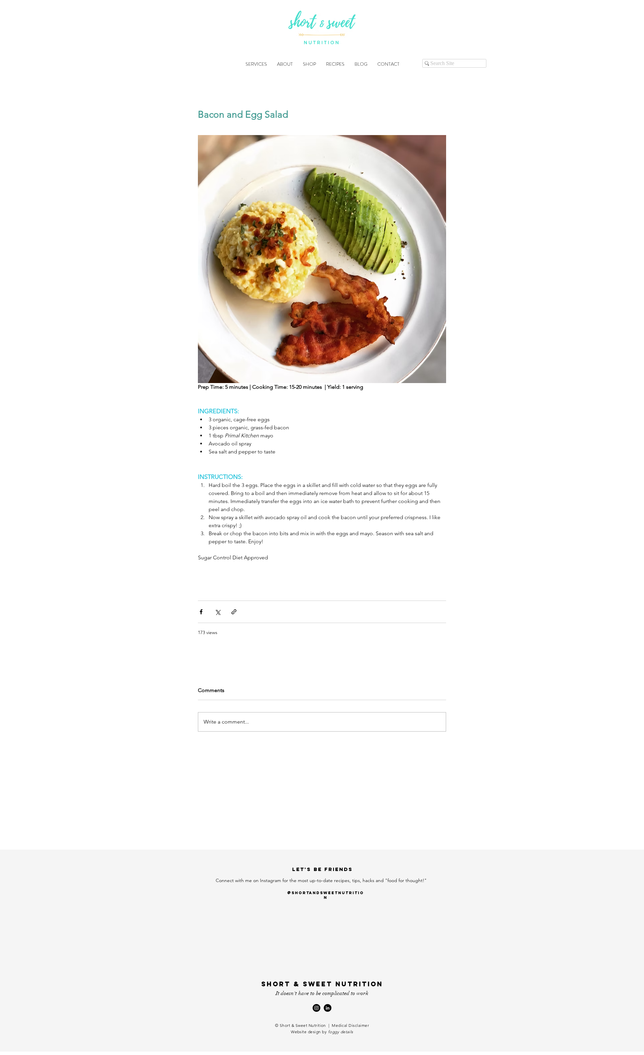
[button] (256, 64)
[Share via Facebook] (201, 612)
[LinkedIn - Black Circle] (327, 1008)
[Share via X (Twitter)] (217, 612)
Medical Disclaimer (350, 1025)
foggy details (340, 1031)
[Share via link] (234, 612)
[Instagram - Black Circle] (316, 1008)
